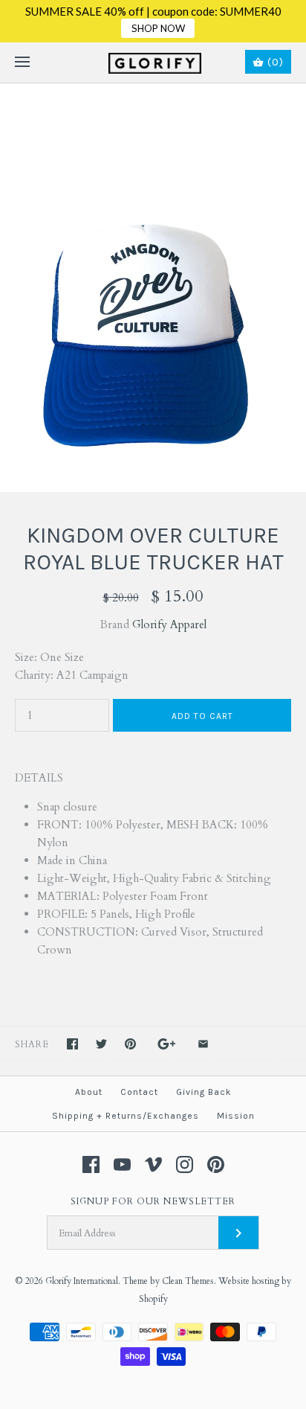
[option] (153, 287)
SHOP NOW (158, 28)
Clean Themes (188, 1281)
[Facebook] (91, 1164)
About (88, 1092)
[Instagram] (184, 1164)
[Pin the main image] (130, 1043)
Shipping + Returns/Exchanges (125, 1116)
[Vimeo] (153, 1164)
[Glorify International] (153, 62)
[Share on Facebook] (72, 1043)
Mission (236, 1116)
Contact (139, 1092)
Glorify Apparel (169, 624)
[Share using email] (203, 1043)
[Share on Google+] (167, 1043)
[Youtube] (122, 1164)
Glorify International (81, 1281)
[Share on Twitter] (101, 1043)
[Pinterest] (215, 1164)
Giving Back (204, 1092)
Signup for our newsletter (153, 1201)
